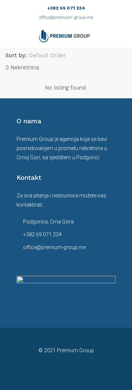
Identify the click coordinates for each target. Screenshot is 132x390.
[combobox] (53, 55)
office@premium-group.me (66, 17)
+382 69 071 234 (66, 8)
